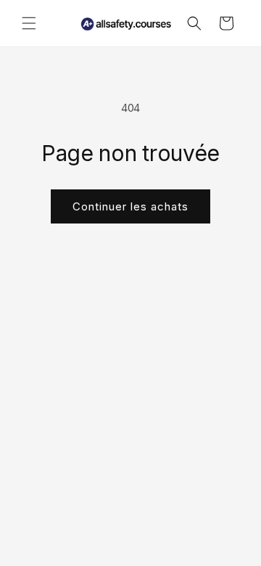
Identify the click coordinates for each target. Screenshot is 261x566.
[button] (29, 23)
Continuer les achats (130, 206)
